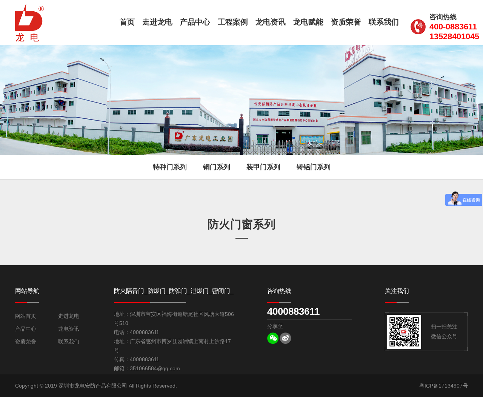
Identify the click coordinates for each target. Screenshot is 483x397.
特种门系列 (170, 167)
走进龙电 (157, 22)
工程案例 (233, 22)
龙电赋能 (308, 22)
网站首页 (25, 316)
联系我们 (384, 22)
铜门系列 (216, 167)
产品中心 (195, 22)
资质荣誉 (346, 22)
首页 (127, 22)
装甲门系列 (263, 167)
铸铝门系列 (314, 167)
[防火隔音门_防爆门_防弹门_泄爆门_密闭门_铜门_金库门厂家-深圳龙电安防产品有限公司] (29, 22)
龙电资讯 (270, 22)
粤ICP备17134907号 (443, 386)
